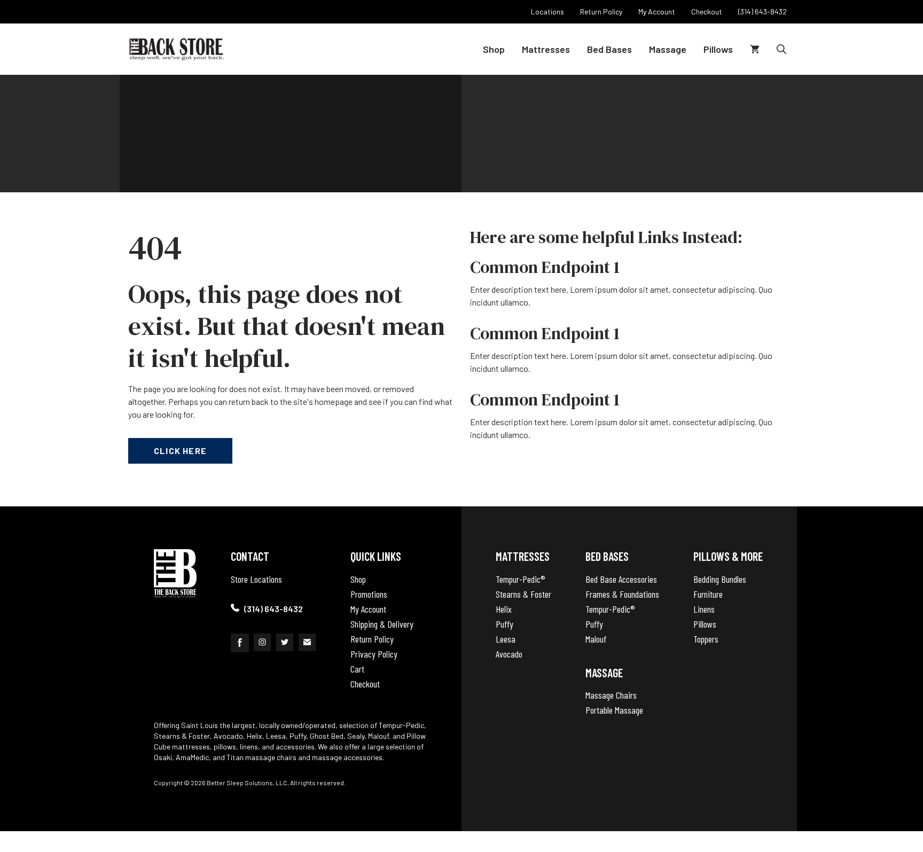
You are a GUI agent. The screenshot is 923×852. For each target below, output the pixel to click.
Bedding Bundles (719, 579)
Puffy (504, 624)
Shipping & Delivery (381, 624)
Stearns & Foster (523, 594)
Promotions (368, 594)
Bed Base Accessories (621, 579)
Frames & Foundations (622, 594)
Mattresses (546, 49)
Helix (504, 609)
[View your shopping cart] (754, 49)
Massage (667, 49)
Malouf (595, 639)
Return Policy (372, 639)
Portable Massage (614, 710)
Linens (704, 609)
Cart (357, 669)
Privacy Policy (373, 654)
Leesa (505, 639)
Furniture (708, 594)
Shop (494, 49)
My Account (368, 609)
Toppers (705, 639)
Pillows (718, 49)
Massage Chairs (611, 695)
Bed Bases (609, 49)
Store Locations (256, 579)
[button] (781, 49)
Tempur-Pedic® (520, 579)
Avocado (509, 654)
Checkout (365, 684)
